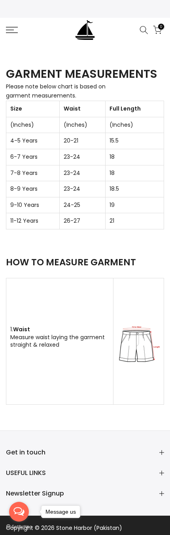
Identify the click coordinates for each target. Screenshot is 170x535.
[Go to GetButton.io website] (19, 526)
